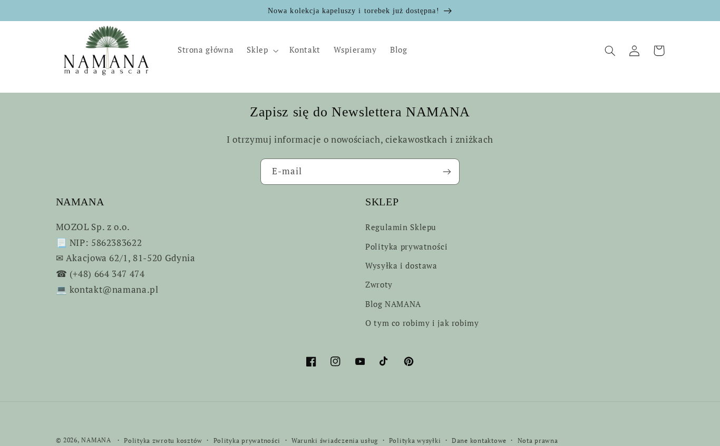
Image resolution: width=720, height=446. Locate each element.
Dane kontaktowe (479, 440)
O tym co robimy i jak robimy (422, 323)
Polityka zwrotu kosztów (163, 440)
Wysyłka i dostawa (401, 266)
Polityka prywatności (406, 247)
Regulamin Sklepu (400, 227)
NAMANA (96, 440)
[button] (261, 50)
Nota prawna (538, 440)
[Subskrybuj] (447, 171)
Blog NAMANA (393, 304)
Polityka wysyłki (415, 440)
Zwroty (379, 285)
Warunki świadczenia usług (334, 440)
